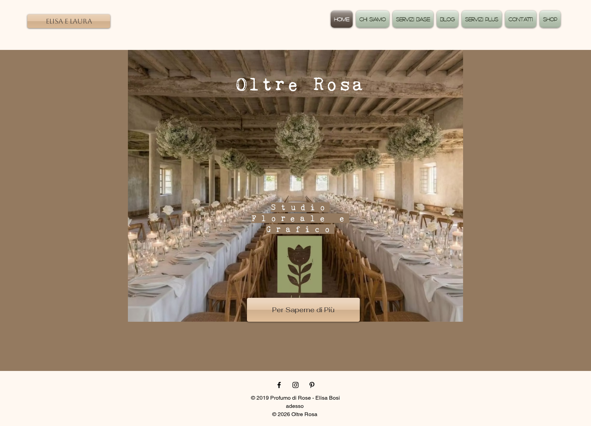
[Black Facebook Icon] (279, 385)
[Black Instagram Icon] (295, 385)
